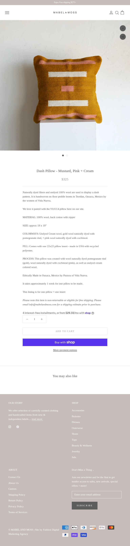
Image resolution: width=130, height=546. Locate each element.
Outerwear (77, 428)
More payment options (65, 350)
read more (37, 419)
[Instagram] (9, 426)
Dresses (76, 422)
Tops (74, 439)
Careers (12, 488)
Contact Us (14, 477)
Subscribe (85, 505)
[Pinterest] (17, 426)
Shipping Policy (16, 494)
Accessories (78, 410)
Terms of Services (17, 512)
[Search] (117, 12)
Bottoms (76, 416)
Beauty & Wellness (82, 445)
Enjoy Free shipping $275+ (65, 2)
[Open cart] (122, 12)
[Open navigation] (7, 12)
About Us (13, 483)
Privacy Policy (16, 506)
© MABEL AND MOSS (21, 529)
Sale (74, 457)
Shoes (75, 433)
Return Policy (15, 500)
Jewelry (76, 451)
